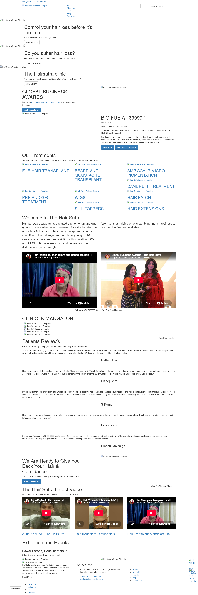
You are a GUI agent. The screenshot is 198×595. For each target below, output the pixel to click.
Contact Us (137, 580)
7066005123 (85, 576)
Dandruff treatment (151, 186)
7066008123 (96, 576)
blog (134, 577)
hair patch (139, 197)
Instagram (32, 587)
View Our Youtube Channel (162, 486)
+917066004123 (38, 102)
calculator (15, 588)
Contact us (71, 16)
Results (70, 10)
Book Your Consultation (126, 147)
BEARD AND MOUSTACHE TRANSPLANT (88, 175)
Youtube (31, 592)
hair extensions (145, 208)
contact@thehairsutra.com (91, 579)
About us (71, 8)
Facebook (32, 584)
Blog (69, 13)
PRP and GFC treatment (36, 199)
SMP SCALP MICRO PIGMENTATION (146, 173)
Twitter (30, 589)
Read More (107, 147)
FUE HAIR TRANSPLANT (45, 170)
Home (69, 5)
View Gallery (31, 83)
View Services (32, 42)
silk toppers (89, 208)
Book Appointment (158, 6)
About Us (136, 572)
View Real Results (166, 337)
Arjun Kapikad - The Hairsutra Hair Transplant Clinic (58, 533)
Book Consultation (33, 63)
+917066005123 (53, 102)
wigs (80, 197)
